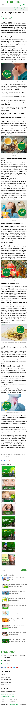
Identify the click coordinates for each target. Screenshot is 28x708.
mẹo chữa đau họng (19, 454)
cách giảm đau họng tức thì (9, 454)
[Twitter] (4, 461)
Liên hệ (3, 701)
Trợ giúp (9, 701)
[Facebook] (2, 461)
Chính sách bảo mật (5, 677)
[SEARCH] (23, 570)
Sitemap (14, 701)
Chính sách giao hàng (6, 682)
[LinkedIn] (6, 461)
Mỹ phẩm (23, 700)
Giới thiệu (3, 674)
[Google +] (9, 461)
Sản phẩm (10, 700)
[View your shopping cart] (22, 5)
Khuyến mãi (16, 700)
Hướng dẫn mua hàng (6, 679)
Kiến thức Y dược (8, 18)
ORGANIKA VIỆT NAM (14, 704)
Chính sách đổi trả (5, 684)
